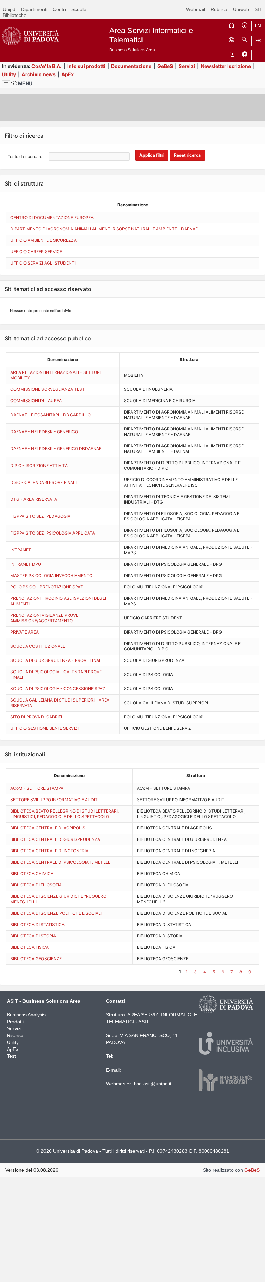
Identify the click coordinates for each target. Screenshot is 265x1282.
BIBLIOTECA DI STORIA (33, 935)
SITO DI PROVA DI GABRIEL (36, 716)
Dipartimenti (34, 9)
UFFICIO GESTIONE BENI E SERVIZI (44, 728)
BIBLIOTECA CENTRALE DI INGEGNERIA (49, 850)
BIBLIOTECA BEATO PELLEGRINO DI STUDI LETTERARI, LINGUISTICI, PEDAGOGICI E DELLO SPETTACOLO (64, 813)
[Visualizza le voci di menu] (6, 83)
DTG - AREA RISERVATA (33, 499)
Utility (9, 74)
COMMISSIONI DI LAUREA (36, 400)
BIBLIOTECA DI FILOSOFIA (36, 884)
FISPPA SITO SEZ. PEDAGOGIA (40, 516)
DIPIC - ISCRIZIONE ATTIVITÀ (39, 465)
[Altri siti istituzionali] (231, 39)
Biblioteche (15, 15)
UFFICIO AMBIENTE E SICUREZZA (43, 240)
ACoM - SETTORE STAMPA (36, 788)
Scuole (78, 9)
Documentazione (131, 66)
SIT (258, 9)
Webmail (195, 9)
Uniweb (241, 9)
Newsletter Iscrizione (226, 66)
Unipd (9, 9)
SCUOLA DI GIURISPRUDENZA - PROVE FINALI (56, 660)
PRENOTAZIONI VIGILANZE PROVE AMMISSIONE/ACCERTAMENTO (44, 618)
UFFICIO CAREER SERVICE (36, 251)
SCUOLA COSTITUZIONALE (37, 646)
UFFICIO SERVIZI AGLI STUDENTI (43, 263)
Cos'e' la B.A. (46, 66)
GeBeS (165, 66)
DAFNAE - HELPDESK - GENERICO (44, 431)
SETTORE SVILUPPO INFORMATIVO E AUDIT (54, 799)
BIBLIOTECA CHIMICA (31, 873)
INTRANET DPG (25, 564)
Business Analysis (26, 1014)
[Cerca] (244, 39)
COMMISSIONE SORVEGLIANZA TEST (47, 389)
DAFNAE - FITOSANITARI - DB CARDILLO (50, 414)
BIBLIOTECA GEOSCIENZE (36, 958)
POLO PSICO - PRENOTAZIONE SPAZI (47, 586)
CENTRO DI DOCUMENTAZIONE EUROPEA (52, 217)
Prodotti (15, 1021)
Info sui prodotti (86, 66)
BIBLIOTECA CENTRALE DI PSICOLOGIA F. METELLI (60, 862)
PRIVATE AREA (24, 632)
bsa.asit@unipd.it (152, 1083)
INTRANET (20, 550)
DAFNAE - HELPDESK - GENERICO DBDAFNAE (55, 448)
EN (258, 25)
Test (11, 1056)
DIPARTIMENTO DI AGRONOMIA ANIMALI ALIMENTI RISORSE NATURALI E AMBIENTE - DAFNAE (104, 228)
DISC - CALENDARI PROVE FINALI (43, 482)
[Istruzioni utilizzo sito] (244, 24)
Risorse (15, 1035)
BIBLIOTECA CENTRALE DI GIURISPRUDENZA (55, 839)
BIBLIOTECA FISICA (29, 947)
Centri (59, 9)
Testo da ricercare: (25, 156)
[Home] (231, 24)
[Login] (231, 53)
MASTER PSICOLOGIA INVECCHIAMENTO (51, 575)
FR (258, 40)
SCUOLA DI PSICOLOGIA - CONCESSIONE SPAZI (58, 688)
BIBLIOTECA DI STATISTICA (37, 924)
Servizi (187, 66)
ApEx (67, 74)
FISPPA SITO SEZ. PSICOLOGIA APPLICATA (52, 533)
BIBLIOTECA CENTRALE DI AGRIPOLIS (47, 828)
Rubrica (218, 9)
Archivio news (39, 74)
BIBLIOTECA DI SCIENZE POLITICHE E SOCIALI (56, 913)
